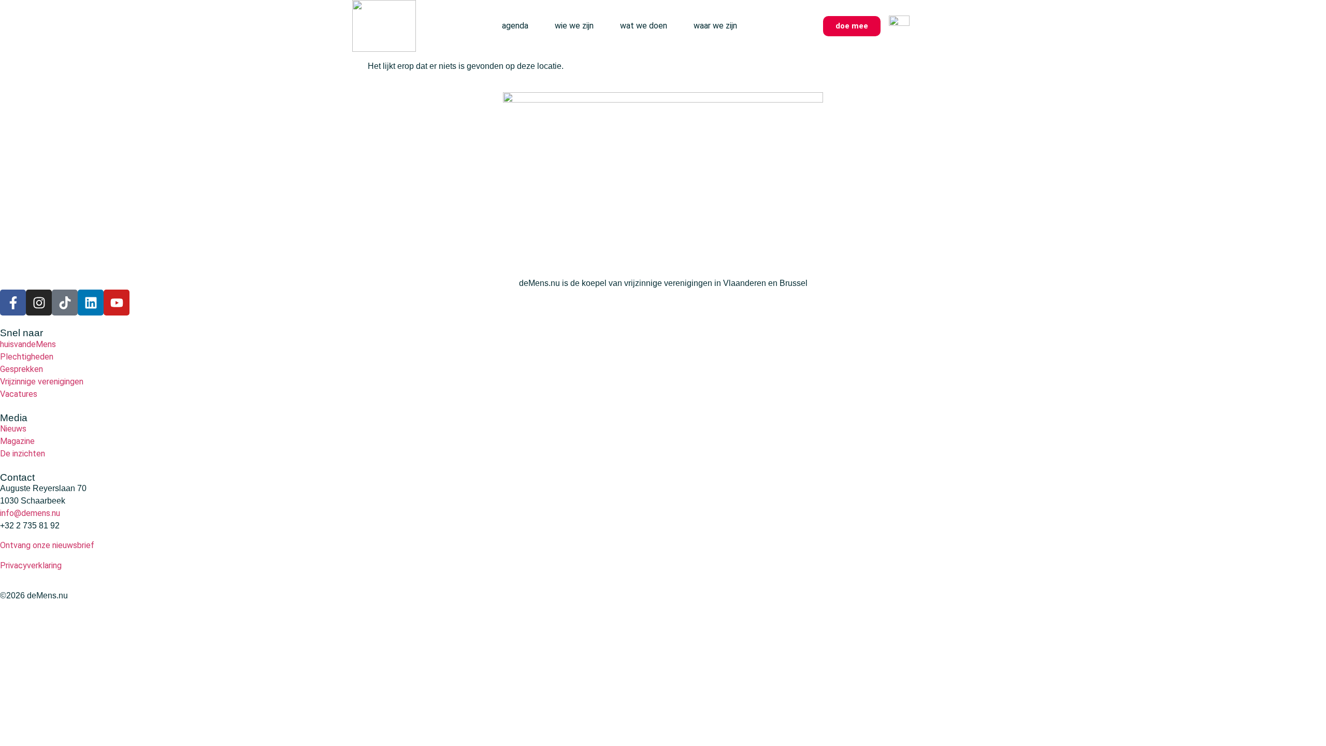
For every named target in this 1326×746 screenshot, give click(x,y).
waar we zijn (715, 26)
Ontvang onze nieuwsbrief (47, 545)
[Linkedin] (91, 302)
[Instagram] (39, 302)
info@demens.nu (30, 513)
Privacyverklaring (31, 565)
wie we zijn (574, 26)
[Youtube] (116, 302)
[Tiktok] (65, 302)
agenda (515, 26)
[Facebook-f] (13, 302)
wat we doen (643, 26)
